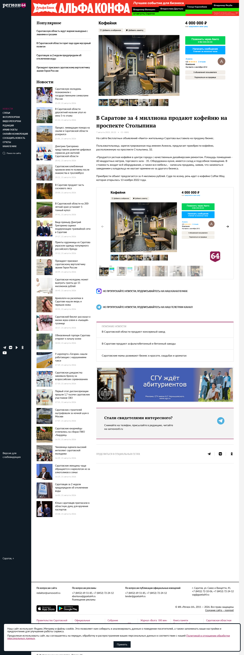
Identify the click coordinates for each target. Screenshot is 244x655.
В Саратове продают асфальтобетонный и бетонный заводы (139, 343)
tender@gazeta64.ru (135, 596)
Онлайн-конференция (15, 133)
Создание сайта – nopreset (219, 610)
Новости (8, 108)
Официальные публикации (82, 622)
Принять (122, 644)
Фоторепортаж (11, 117)
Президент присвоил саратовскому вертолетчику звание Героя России (63, 69)
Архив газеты (10, 129)
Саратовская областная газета (218, 622)
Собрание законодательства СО (119, 622)
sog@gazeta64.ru (200, 594)
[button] (227, 226)
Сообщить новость (14, 138)
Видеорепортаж (12, 121)
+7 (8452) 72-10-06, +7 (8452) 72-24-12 (213, 591)
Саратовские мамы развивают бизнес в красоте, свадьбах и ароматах (144, 355)
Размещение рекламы (83, 599)
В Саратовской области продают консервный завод (133, 331)
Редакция (8, 125)
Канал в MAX (9, 146)
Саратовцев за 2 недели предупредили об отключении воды (59, 57)
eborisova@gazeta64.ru (84, 596)
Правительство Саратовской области (52, 622)
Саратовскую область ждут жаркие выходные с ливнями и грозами (62, 32)
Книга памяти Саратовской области (185, 622)
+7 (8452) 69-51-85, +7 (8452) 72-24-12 (93, 593)
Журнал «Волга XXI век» (153, 620)
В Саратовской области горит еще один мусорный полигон (64, 45)
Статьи (6, 113)
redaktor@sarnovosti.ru (48, 593)
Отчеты (7, 142)
